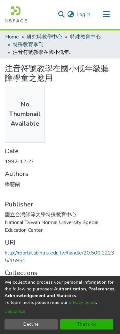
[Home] (16, 14)
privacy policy (82, 302)
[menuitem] (71, 14)
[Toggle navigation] (106, 14)
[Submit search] (61, 14)
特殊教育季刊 (28, 44)
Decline (31, 324)
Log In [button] (83, 14)
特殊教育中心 (85, 36)
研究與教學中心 (44, 36)
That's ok (86, 324)
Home (12, 36)
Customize (14, 311)
